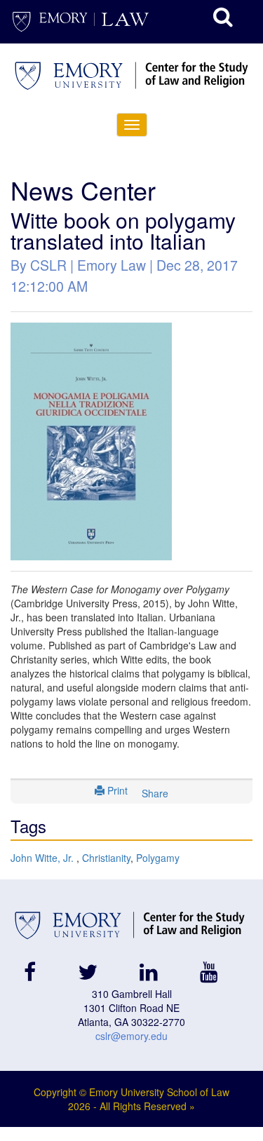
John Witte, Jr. (43, 858)
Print (116, 790)
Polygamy (158, 858)
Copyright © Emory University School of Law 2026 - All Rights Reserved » (131, 1099)
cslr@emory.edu (131, 1036)
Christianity (106, 858)
